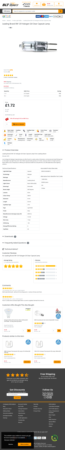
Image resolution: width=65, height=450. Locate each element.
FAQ (50, 417)
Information (52, 404)
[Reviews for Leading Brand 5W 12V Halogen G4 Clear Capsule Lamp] (32, 75)
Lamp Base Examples (54, 406)
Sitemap (5, 418)
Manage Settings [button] (9, 440)
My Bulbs (20, 415)
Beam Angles (52, 415)
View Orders (21, 411)
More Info (27, 362)
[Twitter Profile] (44, 394)
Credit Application (22, 418)
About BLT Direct (7, 408)
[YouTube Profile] (46, 394)
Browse (7, 11)
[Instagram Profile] (45, 397)
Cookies (35, 406)
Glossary (51, 424)
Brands (9, 20)
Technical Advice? (11, 249)
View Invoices (21, 413)
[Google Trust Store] (6, 16)
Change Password (22, 408)
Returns (20, 422)
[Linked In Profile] (52, 394)
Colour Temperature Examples (54, 411)
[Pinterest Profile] (47, 397)
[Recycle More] (54, 437)
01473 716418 (26, 5)
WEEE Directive (52, 419)
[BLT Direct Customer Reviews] (17, 375)
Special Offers (52, 421)
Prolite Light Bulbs (17, 20)
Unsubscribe (21, 420)
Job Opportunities (7, 415)
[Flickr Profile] (50, 397)
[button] (61, 320)
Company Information (9, 404)
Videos (50, 426)
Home (3, 20)
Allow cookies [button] (24, 444)
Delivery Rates (6, 411)
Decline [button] (11, 444)
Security (36, 404)
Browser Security (38, 408)
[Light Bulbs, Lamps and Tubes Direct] (10, 4)
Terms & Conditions (8, 413)
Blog (4, 406)
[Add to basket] (29, 330)
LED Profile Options (54, 408)
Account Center (22, 404)
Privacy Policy (37, 411)
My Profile (20, 406)
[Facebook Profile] (49, 394)
